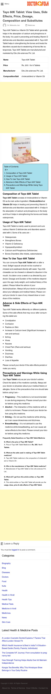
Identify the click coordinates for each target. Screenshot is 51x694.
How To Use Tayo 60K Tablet (18, 179)
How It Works (31, 688)
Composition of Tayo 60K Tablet (19, 173)
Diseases (6, 572)
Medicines (31, 25)
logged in (15, 549)
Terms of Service (18, 688)
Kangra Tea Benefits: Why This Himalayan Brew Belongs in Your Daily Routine (22, 669)
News (4, 617)
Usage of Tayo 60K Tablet (16, 176)
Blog (4, 567)
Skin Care (6, 622)
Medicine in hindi (9, 608)
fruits (4, 585)
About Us (6, 688)
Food (4, 581)
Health (4, 590)
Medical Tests (7, 604)
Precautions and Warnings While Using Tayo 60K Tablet (24, 186)
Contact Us (43, 688)
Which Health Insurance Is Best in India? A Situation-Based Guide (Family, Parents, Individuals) (24, 647)
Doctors (5, 576)
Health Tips (7, 599)
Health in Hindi (8, 595)
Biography (6, 563)
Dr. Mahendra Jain (13, 25)
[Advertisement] (25, 107)
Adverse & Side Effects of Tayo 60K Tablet (23, 182)
